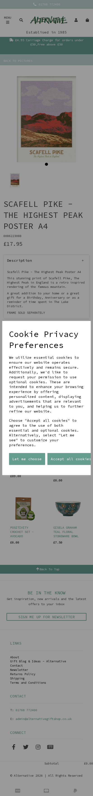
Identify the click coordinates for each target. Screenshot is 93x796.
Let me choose (27, 459)
